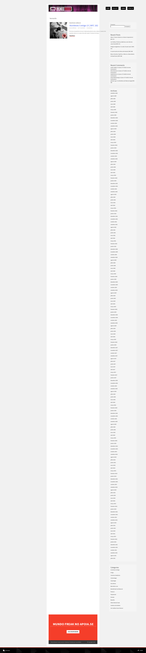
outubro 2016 (114, 386)
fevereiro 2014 (114, 473)
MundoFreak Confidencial (75, 23)
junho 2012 (113, 528)
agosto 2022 (113, 194)
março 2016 (113, 405)
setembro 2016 (114, 388)
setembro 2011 (114, 553)
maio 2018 (113, 334)
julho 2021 (113, 230)
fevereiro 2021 (114, 243)
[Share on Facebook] (140, 649)
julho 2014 (113, 459)
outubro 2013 (114, 484)
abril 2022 (113, 205)
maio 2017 (113, 366)
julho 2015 (113, 427)
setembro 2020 (114, 257)
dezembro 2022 (114, 183)
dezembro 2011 (114, 544)
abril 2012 (113, 533)
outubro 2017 (114, 353)
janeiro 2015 (113, 443)
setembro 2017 (114, 356)
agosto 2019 (113, 293)
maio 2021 (113, 235)
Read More (72, 35)
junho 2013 (113, 495)
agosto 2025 (113, 96)
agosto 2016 (113, 391)
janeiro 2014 (113, 476)
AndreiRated (73, 28)
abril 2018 (113, 336)
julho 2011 (113, 558)
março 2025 (113, 109)
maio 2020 (113, 268)
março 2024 (113, 142)
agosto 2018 (113, 325)
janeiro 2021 (113, 246)
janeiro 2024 (113, 148)
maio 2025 (113, 104)
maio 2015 (113, 432)
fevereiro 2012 (114, 539)
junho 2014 (113, 462)
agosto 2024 (113, 128)
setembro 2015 (114, 421)
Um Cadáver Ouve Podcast (117, 608)
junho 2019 (113, 298)
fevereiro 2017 (114, 375)
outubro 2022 (114, 189)
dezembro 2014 (114, 446)
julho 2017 (113, 361)
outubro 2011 (114, 550)
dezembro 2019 (114, 282)
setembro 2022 (114, 191)
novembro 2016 (114, 383)
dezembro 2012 (114, 511)
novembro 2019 (114, 284)
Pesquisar (113, 24)
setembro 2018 (114, 323)
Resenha (113, 600)
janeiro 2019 (113, 312)
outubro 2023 (114, 156)
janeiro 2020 (113, 279)
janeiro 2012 (113, 542)
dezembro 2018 (114, 314)
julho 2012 (113, 525)
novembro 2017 (114, 350)
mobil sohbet (114, 67)
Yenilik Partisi (114, 74)
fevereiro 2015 (114, 440)
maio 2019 (113, 301)
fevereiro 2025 (114, 112)
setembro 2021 (114, 224)
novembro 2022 (114, 186)
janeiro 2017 (113, 377)
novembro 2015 (114, 416)
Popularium (113, 594)
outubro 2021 (114, 221)
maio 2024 (113, 137)
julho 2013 (113, 492)
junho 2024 (113, 134)
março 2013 (113, 503)
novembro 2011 (114, 547)
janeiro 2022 (113, 213)
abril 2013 (113, 501)
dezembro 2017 (114, 347)
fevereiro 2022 (114, 211)
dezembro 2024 (114, 117)
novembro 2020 (114, 252)
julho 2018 (113, 328)
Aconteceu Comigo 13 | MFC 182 (84, 25)
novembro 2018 (114, 317)
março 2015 (113, 438)
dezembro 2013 (114, 479)
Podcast (115, 8)
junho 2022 (113, 200)
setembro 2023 (114, 159)
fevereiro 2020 (114, 276)
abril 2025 (113, 107)
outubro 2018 (114, 320)
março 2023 (113, 175)
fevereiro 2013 (114, 506)
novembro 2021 (114, 219)
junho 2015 (113, 429)
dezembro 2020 (114, 249)
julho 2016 (113, 394)
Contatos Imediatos (115, 575)
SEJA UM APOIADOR (73, 631)
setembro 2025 (114, 93)
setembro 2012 (114, 520)
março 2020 (113, 273)
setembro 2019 (114, 290)
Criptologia (113, 580)
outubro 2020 (114, 254)
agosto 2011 (113, 555)
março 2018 (113, 339)
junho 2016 (113, 397)
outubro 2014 (114, 451)
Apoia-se (130, 8)
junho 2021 (113, 232)
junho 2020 (113, 265)
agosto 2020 (113, 260)
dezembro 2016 (114, 380)
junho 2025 (113, 101)
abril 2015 (113, 435)
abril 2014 (113, 468)
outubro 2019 (114, 287)
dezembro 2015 (114, 413)
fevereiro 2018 (114, 342)
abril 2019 (113, 304)
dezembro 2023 (114, 150)
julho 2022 (113, 197)
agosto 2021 (113, 227)
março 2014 (113, 470)
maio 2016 (113, 399)
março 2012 (113, 536)
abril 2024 (113, 139)
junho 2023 (113, 167)
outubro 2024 (114, 123)
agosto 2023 (113, 161)
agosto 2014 (113, 457)
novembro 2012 (114, 514)
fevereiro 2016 (114, 408)
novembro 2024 (114, 120)
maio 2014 (113, 465)
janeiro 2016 (113, 410)
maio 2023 (113, 169)
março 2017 (113, 372)
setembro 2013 (114, 487)
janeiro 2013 (113, 509)
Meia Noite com (114, 586)
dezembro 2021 (114, 216)
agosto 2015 (113, 424)
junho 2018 (113, 331)
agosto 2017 (113, 358)
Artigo (112, 572)
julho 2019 (113, 295)
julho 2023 (113, 164)
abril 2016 (113, 402)
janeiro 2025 (113, 115)
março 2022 (113, 208)
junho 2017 (113, 364)
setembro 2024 (114, 126)
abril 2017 (113, 369)
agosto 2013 (113, 490)
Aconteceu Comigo (115, 570)
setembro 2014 (114, 454)
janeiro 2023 (113, 180)
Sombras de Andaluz (115, 605)
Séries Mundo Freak (115, 602)
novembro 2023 (114, 153)
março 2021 (113, 241)
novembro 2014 (114, 449)
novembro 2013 (114, 481)
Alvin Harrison (114, 71)
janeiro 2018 (113, 345)
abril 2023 (113, 172)
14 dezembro (89, 28)
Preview (112, 597)
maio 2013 (113, 498)
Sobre (123, 8)
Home (108, 8)
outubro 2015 (114, 418)
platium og (113, 81)
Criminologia (114, 578)
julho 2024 (113, 131)
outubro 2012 (114, 517)
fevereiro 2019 (114, 309)
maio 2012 (113, 531)
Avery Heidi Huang (115, 77)
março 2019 (113, 306)
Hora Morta (113, 583)
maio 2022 (113, 202)
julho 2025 (113, 98)
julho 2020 (113, 262)
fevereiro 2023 (114, 178)
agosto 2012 (113, 522)
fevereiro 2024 (114, 145)
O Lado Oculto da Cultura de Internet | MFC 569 (122, 51)
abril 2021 (113, 238)
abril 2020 (113, 271)
